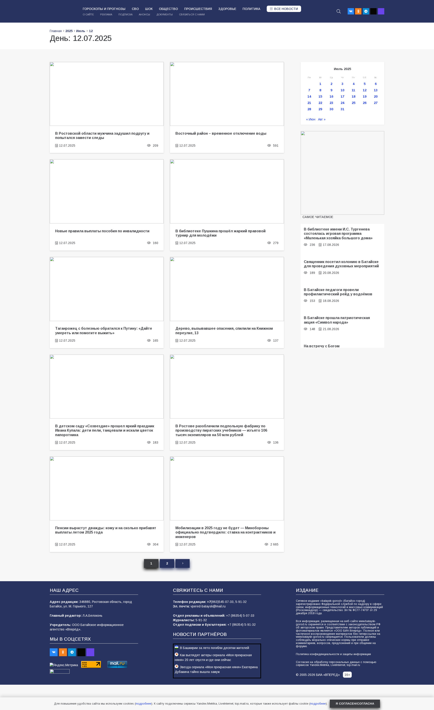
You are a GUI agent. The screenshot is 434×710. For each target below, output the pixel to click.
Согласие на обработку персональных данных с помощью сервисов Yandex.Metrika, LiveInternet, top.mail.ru (336, 664)
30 (331, 109)
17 (342, 96)
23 (331, 103)
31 (342, 109)
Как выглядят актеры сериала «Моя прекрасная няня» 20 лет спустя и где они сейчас (213, 657)
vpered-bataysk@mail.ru (208, 606)
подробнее (143, 703)
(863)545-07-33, (223, 602)
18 (353, 96)
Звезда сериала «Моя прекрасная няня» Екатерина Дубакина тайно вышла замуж (216, 669)
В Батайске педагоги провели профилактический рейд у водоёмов (338, 292)
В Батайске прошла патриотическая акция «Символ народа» (337, 320)
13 (375, 90)
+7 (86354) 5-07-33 (240, 615)
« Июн (310, 119)
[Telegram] (366, 11)
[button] (338, 11)
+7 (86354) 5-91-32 (241, 624)
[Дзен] (373, 11)
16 (331, 96)
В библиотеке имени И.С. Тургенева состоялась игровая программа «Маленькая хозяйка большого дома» (338, 233)
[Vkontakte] (351, 11)
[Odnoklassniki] (358, 11)
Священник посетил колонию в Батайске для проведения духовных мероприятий (341, 264)
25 (353, 103)
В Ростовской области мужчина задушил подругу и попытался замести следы (102, 135)
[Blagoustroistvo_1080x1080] (342, 173)
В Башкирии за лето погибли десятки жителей (214, 648)
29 (320, 109)
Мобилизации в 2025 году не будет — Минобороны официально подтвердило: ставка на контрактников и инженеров (225, 532)
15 (320, 96)
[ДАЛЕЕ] (182, 563)
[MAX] (381, 11)
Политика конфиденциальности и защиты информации (333, 654)
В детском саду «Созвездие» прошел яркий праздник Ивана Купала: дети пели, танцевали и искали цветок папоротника (104, 430)
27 (375, 103)
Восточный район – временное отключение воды (220, 133)
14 (309, 96)
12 (364, 90)
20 (375, 96)
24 (342, 103)
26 (364, 103)
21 (309, 103)
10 (342, 90)
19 (364, 96)
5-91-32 (241, 602)
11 (353, 90)
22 (320, 103)
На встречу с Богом (322, 346)
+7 (209, 602)
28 (309, 109)
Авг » (322, 119)
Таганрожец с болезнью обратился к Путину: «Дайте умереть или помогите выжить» (103, 330)
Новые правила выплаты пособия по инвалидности (102, 231)
